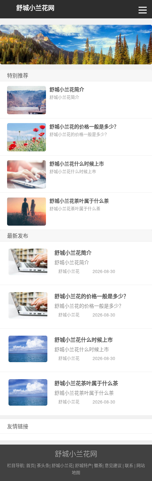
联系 (129, 465)
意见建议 (113, 465)
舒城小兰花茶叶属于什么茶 (86, 383)
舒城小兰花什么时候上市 (83, 339)
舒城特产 (83, 465)
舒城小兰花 (69, 271)
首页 (30, 465)
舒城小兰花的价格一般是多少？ (91, 296)
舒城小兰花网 (35, 8)
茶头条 (43, 465)
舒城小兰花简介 (73, 252)
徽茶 (98, 465)
